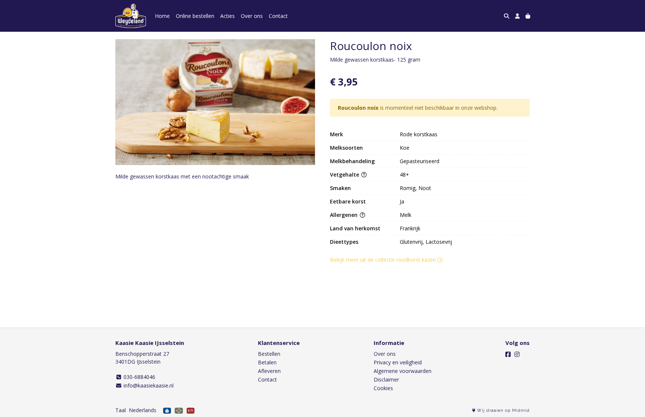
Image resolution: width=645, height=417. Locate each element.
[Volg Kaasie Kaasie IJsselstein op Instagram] (517, 354)
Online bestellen (195, 15)
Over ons (252, 15)
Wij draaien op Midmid (503, 410)
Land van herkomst (355, 228)
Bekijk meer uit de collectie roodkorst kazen (383, 259)
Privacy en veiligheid (398, 362)
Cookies (383, 388)
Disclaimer (386, 379)
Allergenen (344, 214)
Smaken (340, 188)
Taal (120, 410)
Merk (336, 134)
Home (162, 15)
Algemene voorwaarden (402, 370)
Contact (278, 15)
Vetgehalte (345, 174)
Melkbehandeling (352, 161)
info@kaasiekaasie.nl (148, 385)
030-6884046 (138, 376)
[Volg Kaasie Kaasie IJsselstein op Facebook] (508, 354)
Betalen (267, 362)
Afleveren (269, 370)
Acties (227, 15)
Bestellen (269, 353)
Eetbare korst (348, 201)
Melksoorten (346, 147)
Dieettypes (344, 241)
